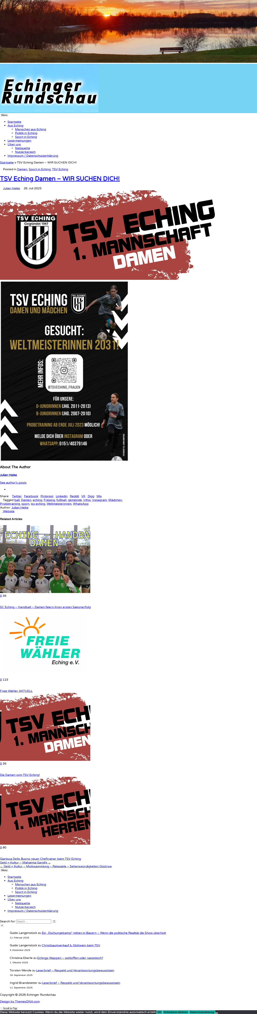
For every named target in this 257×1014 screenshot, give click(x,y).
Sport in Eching (26, 137)
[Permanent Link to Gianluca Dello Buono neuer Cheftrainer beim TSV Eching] (45, 844)
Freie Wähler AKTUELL (16, 691)
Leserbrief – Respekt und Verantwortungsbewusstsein (75, 970)
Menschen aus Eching (30, 129)
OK (159, 1012)
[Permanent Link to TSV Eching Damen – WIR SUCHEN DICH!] (114, 279)
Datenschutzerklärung (202, 1012)
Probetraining (10, 504)
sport (25, 504)
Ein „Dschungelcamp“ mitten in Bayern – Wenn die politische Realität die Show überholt (104, 933)
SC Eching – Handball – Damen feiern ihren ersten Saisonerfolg (45, 607)
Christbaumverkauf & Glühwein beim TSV (71, 945)
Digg (91, 496)
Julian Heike (11, 188)
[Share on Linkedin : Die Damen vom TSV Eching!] (1, 771)
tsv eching (38, 504)
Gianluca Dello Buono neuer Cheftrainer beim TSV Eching (40, 859)
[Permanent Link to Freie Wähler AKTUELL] (45, 676)
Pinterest (46, 496)
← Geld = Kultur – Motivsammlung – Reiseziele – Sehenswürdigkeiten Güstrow (56, 866)
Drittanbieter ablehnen (176, 1012)
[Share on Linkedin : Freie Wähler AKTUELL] (1, 687)
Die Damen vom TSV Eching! (20, 775)
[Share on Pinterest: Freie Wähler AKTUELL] (3, 687)
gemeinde (75, 500)
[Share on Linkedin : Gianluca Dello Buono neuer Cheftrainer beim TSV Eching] (1, 855)
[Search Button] (1, 918)
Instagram (99, 500)
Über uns (14, 144)
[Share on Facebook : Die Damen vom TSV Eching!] (6, 771)
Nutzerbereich (25, 152)
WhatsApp (81, 504)
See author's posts (13, 483)
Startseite (14, 122)
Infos (87, 500)
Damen (22, 169)
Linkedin (62, 496)
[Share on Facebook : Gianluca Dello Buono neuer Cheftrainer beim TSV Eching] (6, 855)
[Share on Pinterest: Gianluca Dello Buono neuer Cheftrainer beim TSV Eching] (3, 855)
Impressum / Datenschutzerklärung (33, 156)
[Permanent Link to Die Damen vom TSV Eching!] (45, 760)
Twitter (17, 496)
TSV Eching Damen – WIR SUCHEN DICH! (60, 178)
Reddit (74, 496)
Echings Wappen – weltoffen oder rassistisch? (70, 958)
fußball (61, 500)
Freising (49, 500)
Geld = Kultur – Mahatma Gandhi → (25, 862)
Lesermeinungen (19, 141)
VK (83, 496)
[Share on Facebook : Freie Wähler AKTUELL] (6, 687)
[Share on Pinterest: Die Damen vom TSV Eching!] (3, 771)
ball (17, 500)
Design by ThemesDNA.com (20, 1001)
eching (37, 500)
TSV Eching (60, 169)
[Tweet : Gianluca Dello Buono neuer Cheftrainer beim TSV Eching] (8, 855)
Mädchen (115, 500)
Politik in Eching (26, 133)
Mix (99, 496)
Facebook (31, 496)
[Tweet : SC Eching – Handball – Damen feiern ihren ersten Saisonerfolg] (8, 603)
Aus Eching (15, 125)
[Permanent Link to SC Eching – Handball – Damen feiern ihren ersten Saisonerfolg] (45, 592)
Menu (4, 115)
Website (8, 511)
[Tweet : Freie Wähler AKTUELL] (8, 687)
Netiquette (22, 148)
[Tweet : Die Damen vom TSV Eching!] (8, 771)
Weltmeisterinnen (59, 504)
